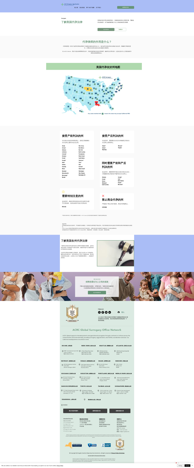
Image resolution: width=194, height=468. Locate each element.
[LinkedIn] (109, 312)
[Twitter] (106, 312)
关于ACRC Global (121, 428)
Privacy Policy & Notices (117, 453)
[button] (76, 7)
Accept (187, 465)
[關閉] (192, 465)
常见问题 (82, 426)
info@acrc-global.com (124, 431)
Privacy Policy (60, 465)
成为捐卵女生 (102, 421)
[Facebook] (102, 312)
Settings (180, 465)
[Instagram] (99, 312)
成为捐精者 (101, 422)
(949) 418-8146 (123, 429)
